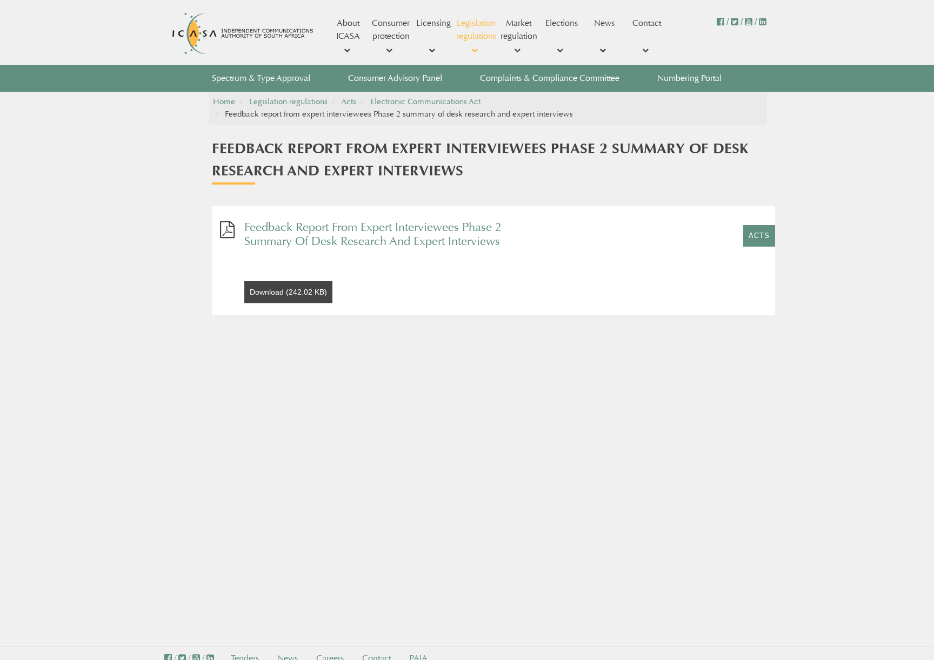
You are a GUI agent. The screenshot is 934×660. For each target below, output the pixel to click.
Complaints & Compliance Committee (549, 78)
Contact (646, 23)
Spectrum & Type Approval (261, 78)
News (604, 23)
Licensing (433, 23)
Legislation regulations (476, 29)
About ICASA (348, 29)
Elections (561, 23)
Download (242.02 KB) (288, 292)
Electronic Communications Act (425, 102)
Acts (348, 102)
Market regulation (519, 29)
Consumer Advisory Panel (395, 78)
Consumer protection (391, 29)
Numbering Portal (689, 78)
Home (224, 102)
